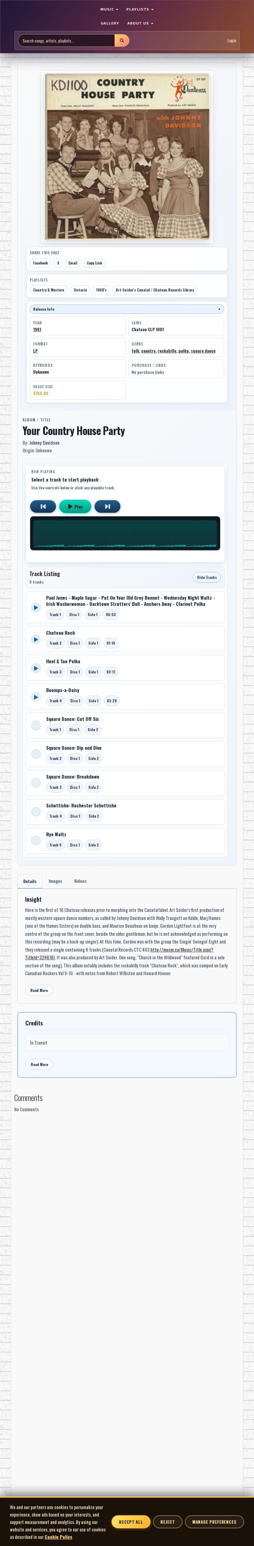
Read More (39, 990)
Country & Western (48, 289)
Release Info (127, 309)
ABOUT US (138, 23)
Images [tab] (55, 880)
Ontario (80, 289)
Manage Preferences (214, 1522)
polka (183, 351)
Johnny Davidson (44, 442)
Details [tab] (30, 881)
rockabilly (167, 351)
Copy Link (94, 262)
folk (135, 351)
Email (72, 262)
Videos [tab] (80, 880)
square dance (203, 351)
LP (35, 351)
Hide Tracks (207, 577)
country (148, 351)
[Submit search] (121, 40)
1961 (37, 329)
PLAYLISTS (138, 9)
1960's (101, 289)
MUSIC (107, 9)
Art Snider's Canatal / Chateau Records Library (155, 289)
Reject (167, 1522)
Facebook (40, 262)
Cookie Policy (58, 1536)
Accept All (131, 1522)
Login (231, 40)
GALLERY (110, 23)
